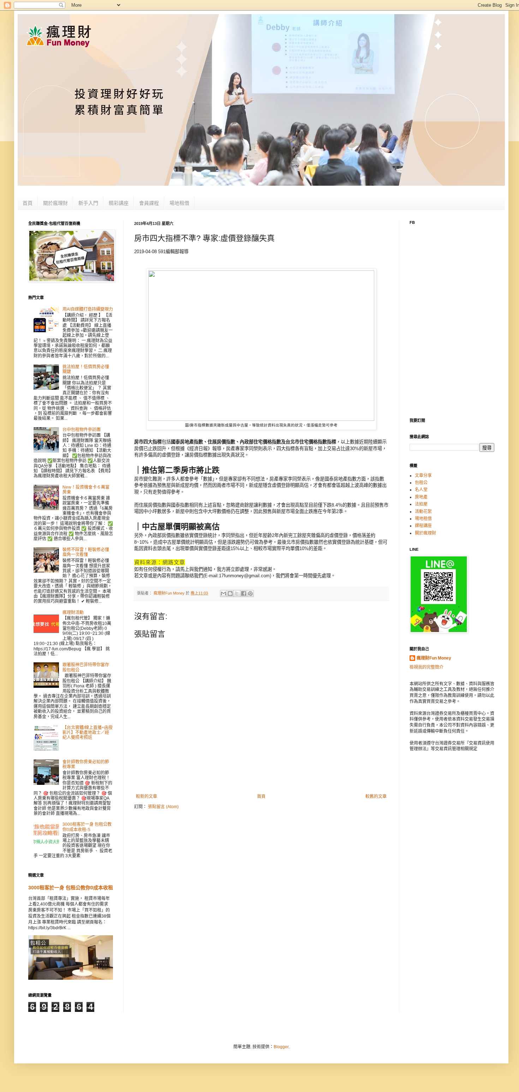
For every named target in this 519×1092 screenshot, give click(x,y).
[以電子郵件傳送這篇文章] (223, 593)
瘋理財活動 (73, 612)
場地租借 (179, 203)
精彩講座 (119, 203)
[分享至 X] (236, 593)
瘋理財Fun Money (434, 658)
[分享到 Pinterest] (250, 593)
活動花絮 (423, 511)
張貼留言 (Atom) (163, 806)
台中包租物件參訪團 (81, 429)
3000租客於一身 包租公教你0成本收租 (70, 887)
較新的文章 (146, 796)
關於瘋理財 (55, 203)
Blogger (281, 1046)
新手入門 (88, 203)
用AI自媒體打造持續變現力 (87, 309)
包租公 (421, 482)
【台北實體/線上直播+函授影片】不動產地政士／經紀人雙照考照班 (87, 732)
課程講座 (423, 525)
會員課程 (149, 203)
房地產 (421, 497)
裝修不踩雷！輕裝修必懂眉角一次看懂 (85, 552)
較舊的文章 (376, 796)
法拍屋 (421, 504)
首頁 (27, 203)
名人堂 (421, 489)
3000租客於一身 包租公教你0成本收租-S (87, 827)
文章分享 (423, 475)
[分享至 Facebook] (243, 593)
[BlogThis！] (230, 593)
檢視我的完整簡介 (426, 667)
